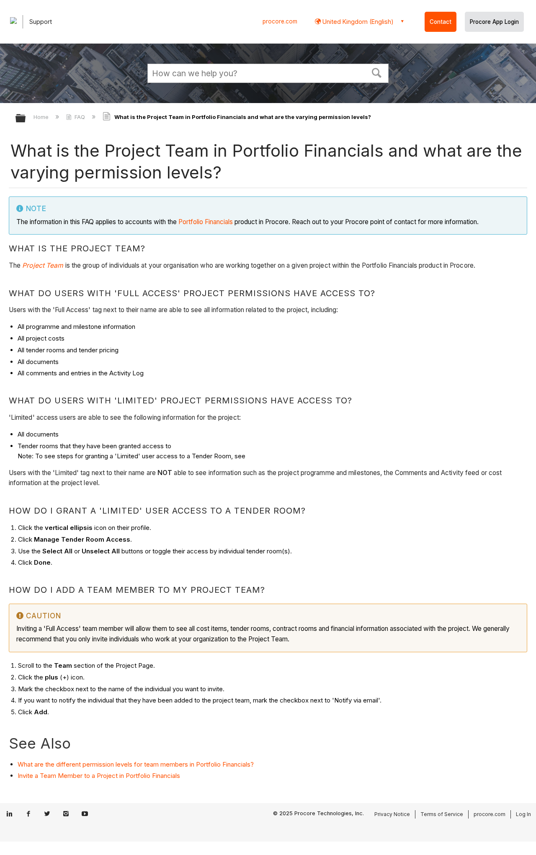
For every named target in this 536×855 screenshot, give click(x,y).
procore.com (280, 21)
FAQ (80, 117)
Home (42, 117)
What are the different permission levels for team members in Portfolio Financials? (136, 764)
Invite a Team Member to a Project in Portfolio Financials (99, 776)
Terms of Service (441, 814)
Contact (440, 21)
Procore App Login (494, 21)
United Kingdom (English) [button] (357, 21)
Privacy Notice (392, 814)
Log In (523, 814)
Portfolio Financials (205, 222)
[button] (377, 72)
